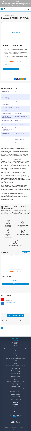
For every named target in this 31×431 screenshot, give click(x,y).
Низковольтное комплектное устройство (15, 365)
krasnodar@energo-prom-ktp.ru (16, 418)
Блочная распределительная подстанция (16, 361)
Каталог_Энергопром (10, 298)
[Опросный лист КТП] (2, 303)
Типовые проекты (15, 338)
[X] (17, 79)
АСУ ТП (15, 360)
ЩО (15, 350)
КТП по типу (15, 340)
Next (29, 31)
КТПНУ (15, 345)
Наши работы (15, 404)
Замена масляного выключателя (15, 397)
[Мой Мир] (25, 79)
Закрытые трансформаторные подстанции (15, 358)
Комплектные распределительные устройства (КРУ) (15, 348)
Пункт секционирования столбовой (15, 366)
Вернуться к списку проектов (11, 328)
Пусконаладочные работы (15, 391)
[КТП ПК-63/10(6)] (15, 32)
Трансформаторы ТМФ (15, 375)
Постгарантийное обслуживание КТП (15, 381)
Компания (15, 402)
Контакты (15, 409)
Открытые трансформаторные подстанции (15, 357)
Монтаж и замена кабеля (15, 383)
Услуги (15, 379)
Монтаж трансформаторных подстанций (15, 388)
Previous (3, 31)
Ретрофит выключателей (15, 393)
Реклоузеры (15, 353)
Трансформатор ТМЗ (15, 371)
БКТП (15, 343)
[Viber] (19, 79)
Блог (15, 411)
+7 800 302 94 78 (12, 214)
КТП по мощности (15, 342)
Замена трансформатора (15, 399)
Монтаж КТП (15, 384)
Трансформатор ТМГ (15, 370)
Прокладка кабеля (15, 386)
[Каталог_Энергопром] (2, 299)
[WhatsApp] (21, 79)
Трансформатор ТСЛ (15, 373)
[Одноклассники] (23, 79)
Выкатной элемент (15, 376)
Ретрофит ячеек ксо (15, 396)
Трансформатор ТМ (15, 368)
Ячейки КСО (15, 347)
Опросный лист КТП (10, 302)
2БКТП (15, 355)
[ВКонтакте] (15, 79)
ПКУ (15, 352)
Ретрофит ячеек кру (15, 394)
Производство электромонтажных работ (15, 389)
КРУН (15, 363)
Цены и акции (15, 406)
